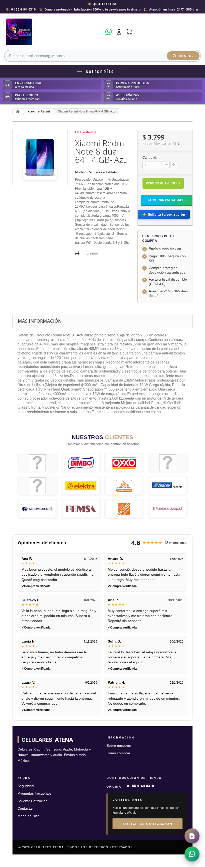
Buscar (186, 55)
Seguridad (26, 786)
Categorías (100, 71)
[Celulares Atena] (53, 32)
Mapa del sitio (29, 816)
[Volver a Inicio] (17, 111)
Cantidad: (149, 157)
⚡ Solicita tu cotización (163, 214)
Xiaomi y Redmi (39, 111)
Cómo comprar (118, 753)
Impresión (90, 253)
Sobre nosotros (118, 746)
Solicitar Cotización (33, 801)
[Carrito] (129, 32)
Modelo (80, 172)
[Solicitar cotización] (192, 835)
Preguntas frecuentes (35, 793)
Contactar (25, 808)
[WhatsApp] (108, 32)
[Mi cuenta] (119, 32)
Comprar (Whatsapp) (167, 200)
